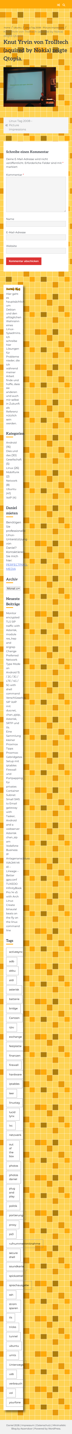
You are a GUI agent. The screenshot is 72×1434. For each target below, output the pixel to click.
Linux (9, 468)
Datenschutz (43, 1425)
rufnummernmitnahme (24, 1243)
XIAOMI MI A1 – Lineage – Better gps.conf (13, 871)
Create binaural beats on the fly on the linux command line (13, 917)
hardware (15, 1074)
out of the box (11, 1150)
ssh (11, 1294)
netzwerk (15, 1135)
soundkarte (16, 1266)
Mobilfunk (12, 472)
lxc (11, 1125)
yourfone (15, 1402)
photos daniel (13, 1177)
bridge (13, 1008)
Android (11, 442)
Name (10, 219)
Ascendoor (26, 1428)
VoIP (9, 497)
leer (11, 1093)
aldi (11, 980)
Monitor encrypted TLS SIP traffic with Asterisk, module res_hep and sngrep (13, 630)
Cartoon (14, 1018)
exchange (15, 1036)
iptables (14, 1083)
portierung (16, 1215)
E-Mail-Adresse (16, 232)
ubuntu (14, 1345)
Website (11, 246)
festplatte (15, 1046)
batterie (14, 999)
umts (12, 1355)
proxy (12, 1224)
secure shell (13, 1255)
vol (11, 1393)
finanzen (14, 1055)
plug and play (12, 1192)
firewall (14, 1065)
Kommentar (15, 174)
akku (12, 970)
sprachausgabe (19, 1285)
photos (13, 1165)
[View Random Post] (58, 5)
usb (11, 1374)
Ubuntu (11, 489)
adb (11, 961)
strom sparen (13, 1306)
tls (10, 1317)
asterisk (14, 989)
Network (11, 480)
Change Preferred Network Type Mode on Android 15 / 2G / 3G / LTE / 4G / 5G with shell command (13, 672)
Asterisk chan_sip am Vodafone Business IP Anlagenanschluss (18, 846)
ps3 (11, 1234)
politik (13, 1206)
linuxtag (14, 1102)
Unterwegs (16, 1364)
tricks (12, 1327)
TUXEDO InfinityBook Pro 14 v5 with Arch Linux (14, 892)
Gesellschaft (14, 459)
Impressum (27, 1425)
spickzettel (16, 1276)
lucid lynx (12, 1114)
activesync (16, 951)
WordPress (54, 1428)
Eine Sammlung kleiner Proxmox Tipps (13, 740)
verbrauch (15, 1383)
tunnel (13, 1336)
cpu (11, 1027)
